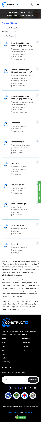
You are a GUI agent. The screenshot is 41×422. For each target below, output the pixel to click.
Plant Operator (17, 225)
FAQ (3, 350)
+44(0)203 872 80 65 (20, 334)
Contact (4, 358)
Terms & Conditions (14, 412)
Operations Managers (20, 49)
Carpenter (15, 123)
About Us (5, 346)
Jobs (15, 16)
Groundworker (17, 185)
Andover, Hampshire (20, 54)
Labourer (15, 163)
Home (9, 16)
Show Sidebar (10, 23)
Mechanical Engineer (20, 204)
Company (25, 346)
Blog (3, 354)
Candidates (26, 343)
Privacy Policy (28, 412)
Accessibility (6, 362)
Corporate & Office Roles (21, 145)
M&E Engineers (18, 207)
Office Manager (17, 142)
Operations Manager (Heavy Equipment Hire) (21, 44)
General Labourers (19, 167)
